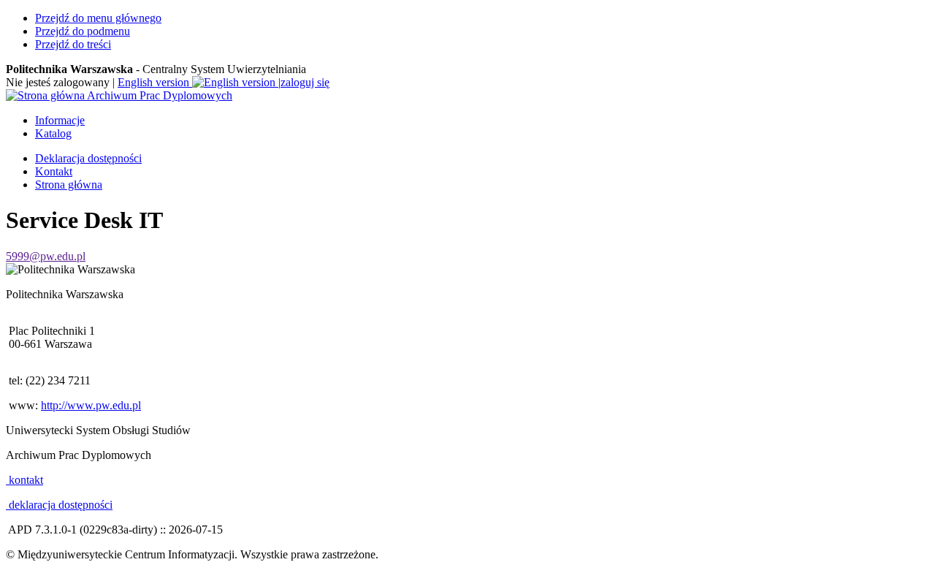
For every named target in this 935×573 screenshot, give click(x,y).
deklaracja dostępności (59, 504)
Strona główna (68, 184)
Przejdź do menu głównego (98, 18)
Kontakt (53, 171)
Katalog (53, 133)
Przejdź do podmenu (82, 31)
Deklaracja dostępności (88, 158)
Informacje (60, 120)
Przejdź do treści (73, 44)
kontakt (24, 480)
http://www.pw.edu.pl (91, 405)
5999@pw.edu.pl (45, 256)
